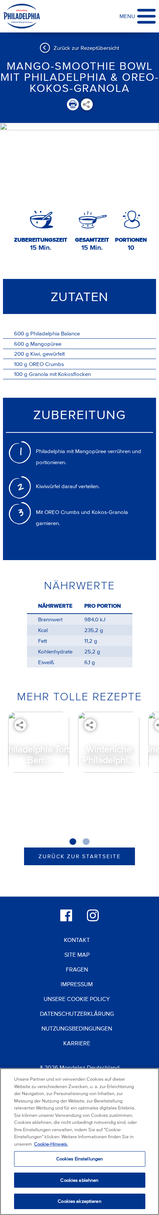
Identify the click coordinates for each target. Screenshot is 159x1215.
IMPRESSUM (77, 984)
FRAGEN (77, 969)
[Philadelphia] (22, 16)
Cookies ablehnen (79, 1180)
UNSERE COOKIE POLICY (77, 998)
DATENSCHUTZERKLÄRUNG (77, 1013)
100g (20, 364)
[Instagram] (93, 915)
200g (21, 354)
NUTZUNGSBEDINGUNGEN (76, 1028)
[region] (79, 1141)
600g (21, 333)
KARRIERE (76, 1043)
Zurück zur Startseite (79, 856)
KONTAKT (77, 939)
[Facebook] (66, 915)
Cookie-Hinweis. (51, 1144)
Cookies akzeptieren (79, 1201)
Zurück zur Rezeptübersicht (86, 48)
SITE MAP (76, 954)
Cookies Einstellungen (79, 1159)
